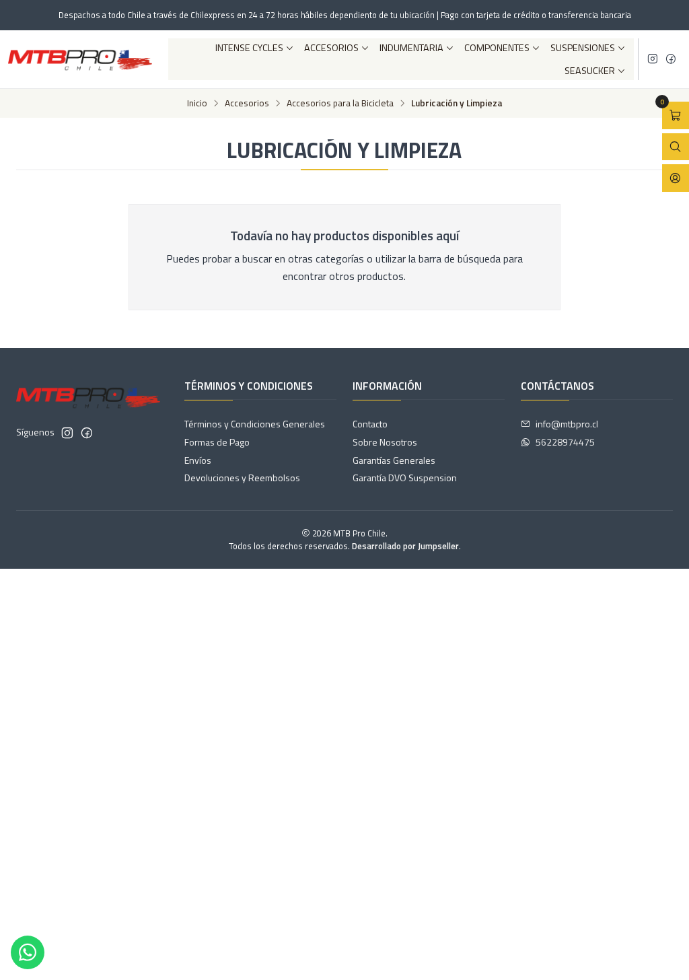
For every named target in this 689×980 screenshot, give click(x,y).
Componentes (497, 47)
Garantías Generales (394, 460)
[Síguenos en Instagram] (653, 59)
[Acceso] (675, 178)
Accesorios (331, 47)
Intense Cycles (249, 47)
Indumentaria (411, 47)
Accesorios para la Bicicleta (340, 103)
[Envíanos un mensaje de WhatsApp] (27, 952)
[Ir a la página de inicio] (80, 59)
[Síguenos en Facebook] (671, 59)
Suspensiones (582, 47)
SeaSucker (590, 70)
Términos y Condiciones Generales (254, 424)
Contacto (370, 424)
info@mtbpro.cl (567, 424)
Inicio (197, 103)
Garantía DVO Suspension (405, 477)
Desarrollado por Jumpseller (405, 546)
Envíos (197, 460)
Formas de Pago (217, 442)
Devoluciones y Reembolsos (242, 477)
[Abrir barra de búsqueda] (675, 147)
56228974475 (565, 442)
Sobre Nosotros (385, 442)
